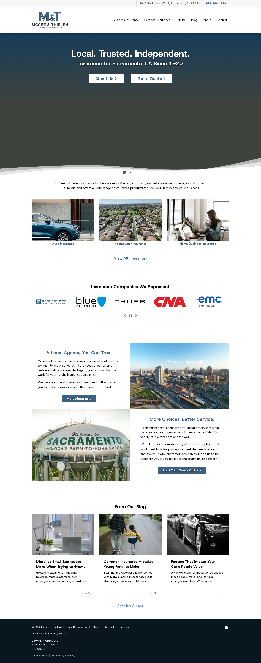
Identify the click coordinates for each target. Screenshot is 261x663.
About (207, 20)
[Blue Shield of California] (51, 302)
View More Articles (130, 606)
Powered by (63, 655)
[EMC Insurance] (170, 302)
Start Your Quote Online (180, 470)
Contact (222, 20)
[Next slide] (135, 316)
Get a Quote (149, 78)
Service (181, 20)
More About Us (78, 399)
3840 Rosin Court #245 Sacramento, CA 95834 (45, 642)
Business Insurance (126, 20)
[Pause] (130, 316)
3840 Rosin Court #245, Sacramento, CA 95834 (169, 4)
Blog (194, 20)
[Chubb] (91, 302)
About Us (104, 78)
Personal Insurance (157, 20)
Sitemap (124, 627)
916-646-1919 (40, 649)
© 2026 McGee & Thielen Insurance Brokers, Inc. (59, 627)
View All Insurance (129, 258)
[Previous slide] (125, 316)
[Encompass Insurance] (209, 302)
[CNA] (130, 302)
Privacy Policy (39, 655)
